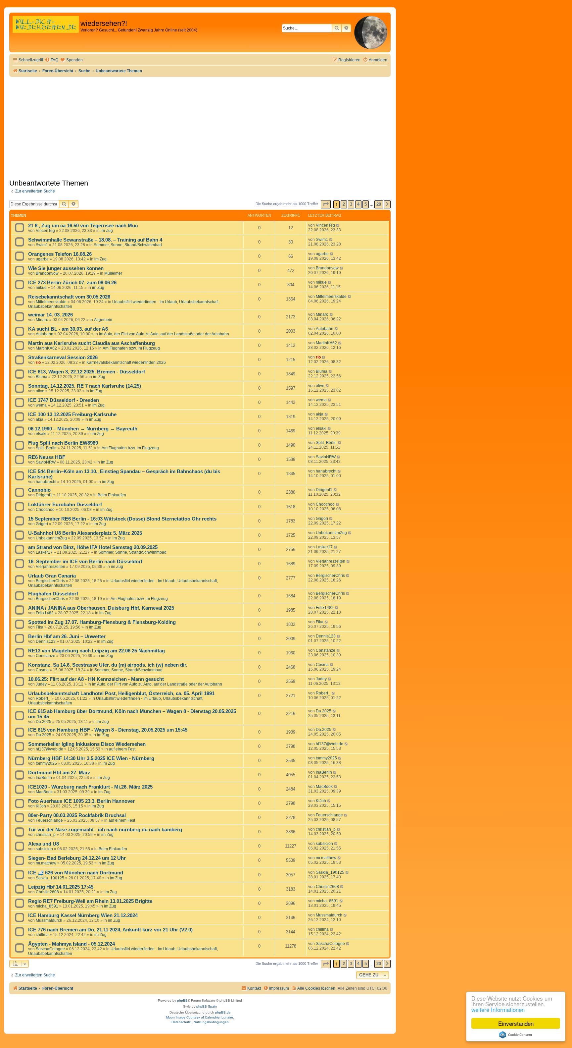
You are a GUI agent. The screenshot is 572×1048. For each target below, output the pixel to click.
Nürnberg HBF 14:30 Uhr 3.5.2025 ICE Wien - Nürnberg (91, 758)
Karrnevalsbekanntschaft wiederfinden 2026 (126, 362)
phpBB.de (223, 1012)
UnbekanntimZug (51, 538)
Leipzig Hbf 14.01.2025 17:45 (60, 887)
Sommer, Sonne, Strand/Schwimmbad (128, 245)
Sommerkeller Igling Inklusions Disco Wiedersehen (87, 744)
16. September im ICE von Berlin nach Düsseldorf (85, 561)
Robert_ (43, 698)
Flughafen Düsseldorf (53, 593)
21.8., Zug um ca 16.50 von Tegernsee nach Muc (83, 225)
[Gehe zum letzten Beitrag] (338, 225)
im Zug (107, 230)
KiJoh (41, 806)
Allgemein (103, 319)
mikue (41, 287)
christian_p (46, 834)
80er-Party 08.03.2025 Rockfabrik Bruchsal (77, 815)
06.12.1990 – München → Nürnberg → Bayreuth (82, 428)
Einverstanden (516, 1023)
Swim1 (42, 245)
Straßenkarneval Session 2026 (63, 357)
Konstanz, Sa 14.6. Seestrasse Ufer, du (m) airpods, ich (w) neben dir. (107, 665)
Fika (39, 627)
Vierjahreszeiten (50, 566)
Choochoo (45, 509)
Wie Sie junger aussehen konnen (66, 268)
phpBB (182, 1000)
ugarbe (42, 259)
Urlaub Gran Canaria (52, 576)
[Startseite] (45, 31)
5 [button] (365, 204)
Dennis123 (46, 641)
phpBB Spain (206, 1006)
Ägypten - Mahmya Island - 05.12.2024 (71, 944)
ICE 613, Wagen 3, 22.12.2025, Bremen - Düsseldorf (86, 371)
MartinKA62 (46, 348)
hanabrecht (46, 481)
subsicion (44, 849)
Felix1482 (45, 613)
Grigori (42, 524)
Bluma (41, 376)
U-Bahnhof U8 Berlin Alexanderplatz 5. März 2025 (85, 533)
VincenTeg (45, 230)
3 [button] (351, 204)
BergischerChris (50, 581)
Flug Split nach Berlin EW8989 (63, 443)
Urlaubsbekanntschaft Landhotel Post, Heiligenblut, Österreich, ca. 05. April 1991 (121, 693)
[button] (326, 204)
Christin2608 (47, 892)
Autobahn (44, 334)
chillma (42, 934)
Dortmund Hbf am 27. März (59, 772)
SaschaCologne (50, 949)
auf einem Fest (122, 749)
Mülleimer (113, 273)
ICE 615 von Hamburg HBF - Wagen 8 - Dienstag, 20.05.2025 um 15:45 (107, 730)
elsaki (41, 433)
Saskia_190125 (50, 878)
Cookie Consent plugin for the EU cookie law (515, 1034)
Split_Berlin (46, 448)
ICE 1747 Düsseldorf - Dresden (63, 400)
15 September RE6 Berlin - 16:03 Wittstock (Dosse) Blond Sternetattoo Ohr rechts (122, 519)
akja (39, 419)
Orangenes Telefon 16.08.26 (60, 254)
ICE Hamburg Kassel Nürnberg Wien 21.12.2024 (83, 915)
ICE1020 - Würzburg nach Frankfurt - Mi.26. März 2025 (90, 787)
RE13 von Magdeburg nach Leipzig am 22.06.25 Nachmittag (96, 650)
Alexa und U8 (43, 844)
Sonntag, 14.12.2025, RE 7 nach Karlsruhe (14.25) (84, 386)
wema (41, 405)
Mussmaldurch (49, 920)
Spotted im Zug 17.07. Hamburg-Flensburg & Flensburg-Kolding (102, 622)
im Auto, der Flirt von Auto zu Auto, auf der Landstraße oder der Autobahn (164, 334)
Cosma (42, 670)
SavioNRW (46, 462)
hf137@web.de (49, 749)
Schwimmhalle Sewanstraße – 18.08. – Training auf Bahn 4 (95, 240)
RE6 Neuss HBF (46, 457)
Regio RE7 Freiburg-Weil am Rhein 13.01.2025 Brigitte (90, 901)
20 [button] (378, 204)
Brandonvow (47, 273)
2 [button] (344, 204)
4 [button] (358, 204)
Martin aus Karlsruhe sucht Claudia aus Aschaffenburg (91, 343)
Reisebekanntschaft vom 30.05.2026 (69, 297)
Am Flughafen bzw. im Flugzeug (131, 348)
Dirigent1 (44, 495)
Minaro (42, 319)
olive (40, 391)
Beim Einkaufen (112, 495)
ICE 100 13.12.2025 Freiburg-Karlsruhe (72, 414)
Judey (41, 684)
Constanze (45, 655)
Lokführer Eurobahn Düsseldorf (65, 504)
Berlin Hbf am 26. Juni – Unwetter (67, 636)
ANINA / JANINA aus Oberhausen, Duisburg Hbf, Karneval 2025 (101, 608)
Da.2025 (43, 721)
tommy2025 (46, 763)
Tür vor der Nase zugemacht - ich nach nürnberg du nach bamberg (105, 829)
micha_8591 (47, 906)
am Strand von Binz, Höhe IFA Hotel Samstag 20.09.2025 (93, 547)
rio (38, 362)
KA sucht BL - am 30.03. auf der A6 (68, 329)
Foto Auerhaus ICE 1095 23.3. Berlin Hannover (81, 801)
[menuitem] (51, 60)
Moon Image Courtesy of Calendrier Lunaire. (200, 1017)
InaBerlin (44, 777)
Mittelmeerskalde (51, 302)
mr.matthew (46, 863)
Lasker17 (44, 552)
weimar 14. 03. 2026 (50, 314)
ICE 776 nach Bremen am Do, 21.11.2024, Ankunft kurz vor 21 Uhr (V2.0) (110, 929)
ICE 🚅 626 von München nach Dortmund (75, 872)
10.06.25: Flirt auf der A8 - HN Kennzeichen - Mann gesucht (96, 679)
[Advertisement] (200, 126)
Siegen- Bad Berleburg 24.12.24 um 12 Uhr (77, 858)
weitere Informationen (498, 1009)
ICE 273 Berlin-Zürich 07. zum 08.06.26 (72, 282)
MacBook (44, 792)
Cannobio (39, 490)
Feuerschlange (49, 820)
